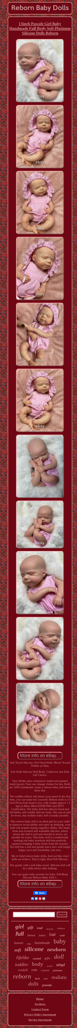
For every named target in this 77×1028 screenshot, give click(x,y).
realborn (61, 928)
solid (62, 935)
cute (34, 970)
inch (37, 978)
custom (45, 970)
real (39, 928)
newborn (56, 949)
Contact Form (40, 1009)
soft (17, 950)
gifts (47, 958)
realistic (59, 977)
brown (31, 935)
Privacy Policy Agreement (40, 1014)
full (20, 934)
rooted (37, 958)
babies (42, 935)
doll (59, 956)
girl (19, 926)
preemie (47, 985)
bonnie (18, 943)
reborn (22, 976)
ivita (29, 944)
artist (46, 978)
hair (52, 934)
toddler (21, 964)
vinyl (60, 965)
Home (40, 998)
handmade (42, 943)
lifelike (22, 957)
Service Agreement (40, 1019)
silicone (34, 949)
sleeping (49, 929)
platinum (57, 970)
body (37, 964)
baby (60, 941)
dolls (33, 984)
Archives (40, 1004)
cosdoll (23, 970)
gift (30, 927)
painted (50, 966)
